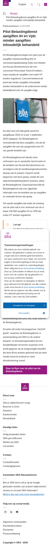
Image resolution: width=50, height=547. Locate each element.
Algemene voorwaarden (15, 522)
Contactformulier (11, 462)
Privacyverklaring (11, 533)
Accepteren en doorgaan (24, 305)
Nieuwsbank (9, 418)
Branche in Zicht (11, 406)
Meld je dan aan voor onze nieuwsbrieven (23, 494)
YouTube (17, 512)
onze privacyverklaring (33, 268)
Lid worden (8, 446)
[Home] (4, 13)
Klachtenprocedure (12, 526)
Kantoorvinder (10, 414)
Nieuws (14, 13)
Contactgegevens (11, 466)
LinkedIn (11, 512)
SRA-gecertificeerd (12, 438)
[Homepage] (6, 3)
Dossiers (7, 410)
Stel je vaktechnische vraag (16, 403)
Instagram (5, 512)
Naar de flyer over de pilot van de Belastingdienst (23, 369)
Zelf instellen (24, 313)
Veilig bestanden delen (14, 434)
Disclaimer (8, 530)
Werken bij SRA (11, 442)
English (22, 4)
